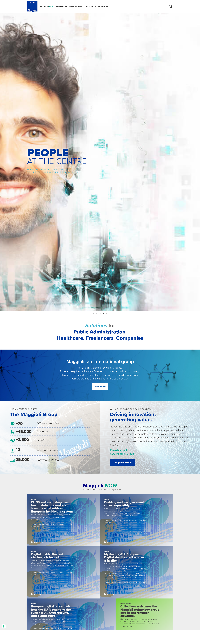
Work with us (75, 6)
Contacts (88, 6)
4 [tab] (103, 313)
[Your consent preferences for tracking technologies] (4, 626)
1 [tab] (94, 313)
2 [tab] (97, 313)
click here (100, 386)
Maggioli (47, 6)
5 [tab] (106, 313)
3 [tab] (100, 313)
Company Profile (122, 462)
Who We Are (61, 6)
